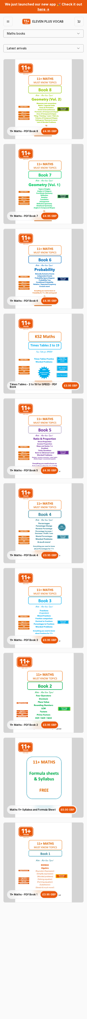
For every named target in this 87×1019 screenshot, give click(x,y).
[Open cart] (79, 21)
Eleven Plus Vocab (47, 21)
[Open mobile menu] (8, 21)
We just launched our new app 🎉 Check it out (43, 6)
